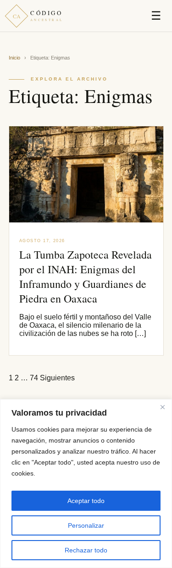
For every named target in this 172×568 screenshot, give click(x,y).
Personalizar (86, 525)
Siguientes (57, 378)
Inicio (14, 57)
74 (34, 378)
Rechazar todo (86, 550)
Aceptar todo (86, 500)
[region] (86, 483)
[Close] (162, 406)
